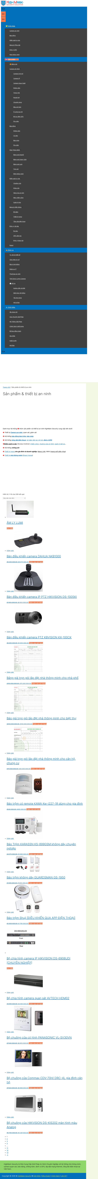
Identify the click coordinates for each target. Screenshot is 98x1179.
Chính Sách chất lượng (17, 326)
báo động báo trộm (19, 436)
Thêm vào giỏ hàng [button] (36, 562)
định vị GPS (48, 440)
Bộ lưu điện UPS (18, 116)
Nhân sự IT (13, 269)
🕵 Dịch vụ (10, 250)
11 (7, 1148)
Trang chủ (6, 387)
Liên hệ (63, 1176)
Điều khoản (46, 1176)
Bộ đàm (15, 212)
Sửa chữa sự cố (14, 259)
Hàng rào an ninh (18, 193)
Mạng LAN (41, 451)
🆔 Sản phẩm (10, 59)
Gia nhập (12, 336)
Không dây (16, 88)
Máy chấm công (18, 197)
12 (7, 1150)
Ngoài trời (16, 97)
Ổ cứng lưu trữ (18, 112)
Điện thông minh (18, 174)
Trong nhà (16, 93)
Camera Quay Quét (19, 83)
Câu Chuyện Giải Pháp (17, 317)
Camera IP (16, 78)
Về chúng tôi (13, 312)
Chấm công (34, 444)
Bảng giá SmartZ (18, 155)
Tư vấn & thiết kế (15, 255)
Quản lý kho (17, 202)
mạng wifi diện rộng (58, 451)
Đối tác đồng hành (15, 331)
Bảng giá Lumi (17, 164)
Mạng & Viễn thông (15, 207)
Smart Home (27, 455)
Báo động (13, 35)
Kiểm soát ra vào (15, 40)
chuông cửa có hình (47, 444)
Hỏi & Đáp (16, 302)
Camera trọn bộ (18, 73)
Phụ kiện (16, 121)
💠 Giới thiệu (10, 307)
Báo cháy (16, 140)
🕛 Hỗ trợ (12, 283)
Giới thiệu (36, 1176)
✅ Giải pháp (10, 26)
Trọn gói (15, 169)
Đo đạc (15, 231)
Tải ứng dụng (17, 298)
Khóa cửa (16, 188)
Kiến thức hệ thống (19, 293)
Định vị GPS (13, 50)
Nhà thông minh (15, 54)
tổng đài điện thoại (19, 440)
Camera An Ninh (15, 69)
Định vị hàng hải (18, 240)
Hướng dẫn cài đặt (19, 288)
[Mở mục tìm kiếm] (3, 9)
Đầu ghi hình (17, 107)
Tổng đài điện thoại (19, 221)
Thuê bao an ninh (15, 274)
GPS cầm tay (17, 236)
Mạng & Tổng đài (15, 45)
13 (7, 1153)
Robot (11, 245)
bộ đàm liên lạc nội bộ (35, 440)
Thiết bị (14, 455)
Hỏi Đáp (12, 345)
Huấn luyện (13, 340)
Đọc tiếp (10, 528)
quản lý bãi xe (60, 444)
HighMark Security (24, 1176)
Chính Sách (55, 1176)
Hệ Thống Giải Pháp (16, 321)
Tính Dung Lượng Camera (18, 278)
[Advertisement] (49, 369)
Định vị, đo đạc (14, 226)
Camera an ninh (14, 31)
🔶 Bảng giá (13, 64)
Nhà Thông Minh (15, 150)
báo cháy (30, 436)
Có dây (15, 135)
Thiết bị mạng (17, 217)
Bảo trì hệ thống (15, 264)
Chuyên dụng (17, 102)
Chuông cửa (17, 183)
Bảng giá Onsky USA (19, 159)
